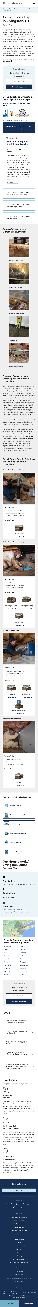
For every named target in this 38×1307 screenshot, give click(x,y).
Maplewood (24, 965)
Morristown (7, 962)
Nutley (22, 956)
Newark (6, 956)
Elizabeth (23, 953)
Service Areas (13, 9)
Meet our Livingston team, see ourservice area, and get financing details (16, 911)
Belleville (23, 968)
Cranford (23, 946)
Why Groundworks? (19, 1259)
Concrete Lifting (19, 1227)
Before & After (19, 1275)
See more (7, 61)
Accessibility (25, 1292)
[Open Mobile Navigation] (34, 3)
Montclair (7, 971)
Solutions (19, 1214)
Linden (6, 974)
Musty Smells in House (16, 366)
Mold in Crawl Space (15, 287)
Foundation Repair (19, 1220)
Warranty (19, 1256)
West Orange (8, 959)
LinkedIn (22, 1204)
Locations (19, 1195)
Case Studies (19, 1271)
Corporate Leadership (19, 1246)
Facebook (11, 1204)
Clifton (6, 949)
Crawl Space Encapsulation (19, 1230)
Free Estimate (28, 1304)
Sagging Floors (13, 340)
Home (4, 9)
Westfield (7, 968)
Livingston (7, 946)
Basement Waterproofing (19, 1217)
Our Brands (19, 1249)
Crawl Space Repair (19, 1224)
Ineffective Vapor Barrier (16, 313)
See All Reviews (12, 183)
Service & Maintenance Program (19, 1262)
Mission (19, 1252)
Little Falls (23, 971)
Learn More (19, 536)
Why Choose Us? (19, 1239)
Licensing (19, 1288)
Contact (19, 1190)
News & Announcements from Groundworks (19, 1278)
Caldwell (23, 949)
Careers (19, 1242)
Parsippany (24, 962)
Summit (22, 959)
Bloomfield (7, 965)
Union (5, 953)
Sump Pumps (19, 1234)
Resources (19, 1268)
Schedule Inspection (19, 87)
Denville (22, 974)
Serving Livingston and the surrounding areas (17, 104)
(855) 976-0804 (8, 897)
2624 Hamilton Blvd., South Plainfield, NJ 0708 (19, 884)
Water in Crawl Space (16, 260)
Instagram (20, 1207)
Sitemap (33, 1292)
